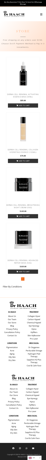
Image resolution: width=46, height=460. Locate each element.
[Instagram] (20, 448)
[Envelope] (33, 448)
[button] (41, 14)
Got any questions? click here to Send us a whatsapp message (23, 3)
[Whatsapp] (27, 448)
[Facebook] (13, 448)
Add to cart (24, 105)
